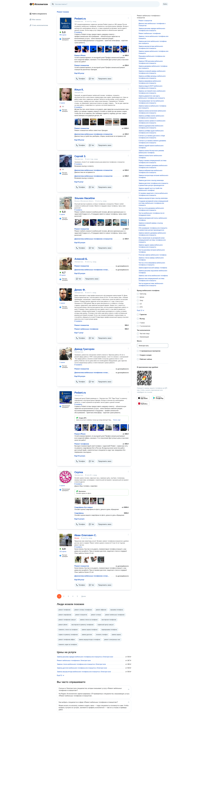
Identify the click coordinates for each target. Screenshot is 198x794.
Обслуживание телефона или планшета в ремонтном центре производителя (153, 229)
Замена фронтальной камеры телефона (153, 268)
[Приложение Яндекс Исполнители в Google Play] (158, 398)
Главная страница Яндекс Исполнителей (39, 4)
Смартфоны (79, 513)
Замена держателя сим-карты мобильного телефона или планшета (152, 97)
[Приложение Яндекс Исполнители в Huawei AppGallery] (143, 403)
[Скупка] (66, 477)
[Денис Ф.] (66, 294)
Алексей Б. (81, 258)
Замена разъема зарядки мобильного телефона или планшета (152, 29)
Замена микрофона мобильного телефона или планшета (150, 82)
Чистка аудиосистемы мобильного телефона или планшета (151, 284)
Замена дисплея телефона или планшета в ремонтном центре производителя (153, 184)
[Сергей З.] (66, 161)
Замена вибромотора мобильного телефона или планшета (150, 171)
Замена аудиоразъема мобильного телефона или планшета (151, 127)
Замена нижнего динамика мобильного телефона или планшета (152, 234)
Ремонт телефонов (81, 444)
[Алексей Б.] (66, 263)
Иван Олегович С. (85, 535)
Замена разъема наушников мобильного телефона (153, 272)
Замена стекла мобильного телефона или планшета (153, 37)
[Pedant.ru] (66, 23)
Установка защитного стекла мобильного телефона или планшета (153, 194)
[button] (80, 78)
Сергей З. (80, 156)
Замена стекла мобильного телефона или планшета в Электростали (81, 664)
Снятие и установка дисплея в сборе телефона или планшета (152, 137)
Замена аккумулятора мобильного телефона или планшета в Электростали (84, 671)
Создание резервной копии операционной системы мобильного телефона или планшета (153, 203)
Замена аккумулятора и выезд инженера (153, 198)
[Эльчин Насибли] (66, 203)
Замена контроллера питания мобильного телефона (153, 176)
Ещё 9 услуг (78, 182)
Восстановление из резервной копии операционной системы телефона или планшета (152, 240)
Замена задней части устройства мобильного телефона (150, 189)
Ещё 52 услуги (79, 242)
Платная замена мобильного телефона (152, 255)
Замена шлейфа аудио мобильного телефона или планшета (151, 132)
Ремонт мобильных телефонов (86, 329)
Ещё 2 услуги (79, 519)
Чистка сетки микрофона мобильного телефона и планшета (152, 264)
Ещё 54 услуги (79, 376)
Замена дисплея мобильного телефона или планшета (152, 42)
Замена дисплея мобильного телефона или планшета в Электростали (82, 668)
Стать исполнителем (40, 25)
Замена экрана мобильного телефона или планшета (153, 52)
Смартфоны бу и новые (83, 507)
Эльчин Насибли (84, 198)
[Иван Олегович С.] (66, 540)
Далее (83, 596)
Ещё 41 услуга (79, 456)
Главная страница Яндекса (31, 4)
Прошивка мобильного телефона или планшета (152, 57)
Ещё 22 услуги (79, 273)
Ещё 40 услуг (79, 73)
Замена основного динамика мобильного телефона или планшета (153, 166)
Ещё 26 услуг (79, 579)
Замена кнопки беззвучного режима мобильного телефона (151, 151)
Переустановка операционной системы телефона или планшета (152, 161)
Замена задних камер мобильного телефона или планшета (151, 246)
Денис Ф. (79, 289)
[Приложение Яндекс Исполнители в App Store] (143, 398)
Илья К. (79, 89)
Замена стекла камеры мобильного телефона (151, 259)
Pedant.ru (80, 18)
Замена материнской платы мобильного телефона (153, 219)
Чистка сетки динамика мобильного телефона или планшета (151, 209)
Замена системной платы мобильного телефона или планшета (152, 92)
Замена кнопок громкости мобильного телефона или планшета (152, 122)
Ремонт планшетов (81, 65)
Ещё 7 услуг (78, 333)
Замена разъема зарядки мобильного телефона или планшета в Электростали (85, 657)
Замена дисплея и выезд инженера (151, 180)
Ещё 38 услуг (79, 140)
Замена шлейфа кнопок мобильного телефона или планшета (151, 117)
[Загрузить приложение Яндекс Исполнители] (152, 378)
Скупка (78, 472)
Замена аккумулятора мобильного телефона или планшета (151, 47)
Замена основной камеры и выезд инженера (151, 224)
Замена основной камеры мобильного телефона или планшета (152, 72)
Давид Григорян (84, 349)
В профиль (78, 32)
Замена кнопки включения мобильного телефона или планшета (152, 112)
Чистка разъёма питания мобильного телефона (152, 251)
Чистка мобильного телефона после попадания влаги (151, 214)
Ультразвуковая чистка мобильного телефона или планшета (151, 102)
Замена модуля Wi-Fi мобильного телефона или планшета (150, 87)
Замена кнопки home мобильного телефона (150, 156)
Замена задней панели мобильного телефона (151, 147)
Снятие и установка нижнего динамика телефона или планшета (152, 142)
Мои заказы (36, 19)
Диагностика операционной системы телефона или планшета (151, 279)
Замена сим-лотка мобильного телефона (153, 275)
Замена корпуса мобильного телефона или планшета (152, 107)
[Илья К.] (66, 94)
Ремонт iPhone (79, 55)
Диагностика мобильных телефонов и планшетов (93, 134)
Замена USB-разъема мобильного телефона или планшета (151, 62)
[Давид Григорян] (66, 354)
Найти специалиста (39, 14)
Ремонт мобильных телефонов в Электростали (74, 660)
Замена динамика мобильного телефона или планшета (153, 67)
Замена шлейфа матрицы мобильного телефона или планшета (152, 77)
